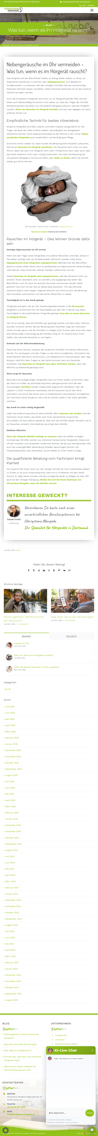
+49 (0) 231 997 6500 (16, 1107)
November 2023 (13, 906)
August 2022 (11, 1000)
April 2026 (10, 725)
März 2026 (10, 731)
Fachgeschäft (61, 1035)
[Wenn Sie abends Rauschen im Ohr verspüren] (9, 667)
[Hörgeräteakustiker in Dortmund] (13, 8)
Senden (90, 1113)
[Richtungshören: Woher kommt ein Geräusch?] (25, 601)
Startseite (6, 45)
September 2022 (13, 993)
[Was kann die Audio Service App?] (72, 601)
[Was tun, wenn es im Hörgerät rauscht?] (9, 656)
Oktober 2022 (12, 987)
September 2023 (13, 919)
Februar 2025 (12, 813)
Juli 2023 (9, 931)
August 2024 (11, 850)
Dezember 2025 (13, 750)
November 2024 (13, 831)
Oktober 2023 (12, 912)
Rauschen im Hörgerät (39, 232)
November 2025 (13, 756)
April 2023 (10, 950)
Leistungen (60, 1040)
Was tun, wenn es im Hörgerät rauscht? (34, 655)
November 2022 (13, 981)
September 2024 (13, 844)
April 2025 (10, 800)
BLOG (18, 550)
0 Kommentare (23, 624)
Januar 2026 (11, 744)
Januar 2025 (11, 819)
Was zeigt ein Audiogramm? (18, 1050)
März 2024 (10, 881)
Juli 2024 (9, 856)
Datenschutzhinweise (71, 1122)
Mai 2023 (9, 944)
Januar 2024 (11, 894)
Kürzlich (71, 636)
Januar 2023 (11, 969)
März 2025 (10, 806)
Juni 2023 (10, 937)
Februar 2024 (12, 887)
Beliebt (26, 636)
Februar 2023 (12, 962)
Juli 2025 (9, 781)
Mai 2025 (9, 794)
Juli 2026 (9, 706)
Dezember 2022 (13, 975)
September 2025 (13, 769)
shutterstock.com (66, 226)
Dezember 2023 (13, 900)
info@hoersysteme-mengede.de (21, 1114)
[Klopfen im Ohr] (9, 644)
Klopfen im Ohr (21, 643)
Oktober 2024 (12, 838)
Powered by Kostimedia (55, 1122)
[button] (5, 1130)
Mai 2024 (9, 869)
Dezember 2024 (13, 825)
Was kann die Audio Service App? (72, 616)
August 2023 (11, 925)
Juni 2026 (10, 713)
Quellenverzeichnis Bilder (66, 1044)
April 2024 (10, 875)
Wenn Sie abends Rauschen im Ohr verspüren (36, 667)
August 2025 (11, 775)
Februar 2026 (12, 738)
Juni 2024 (10, 862)
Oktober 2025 (12, 763)
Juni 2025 (10, 788)
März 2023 (10, 956)
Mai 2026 (9, 719)
